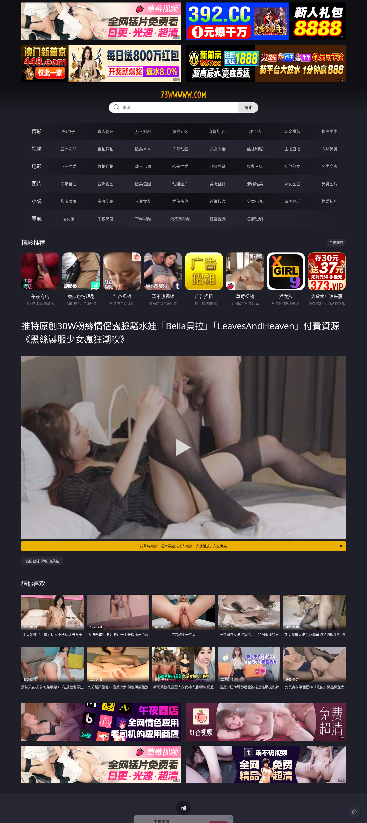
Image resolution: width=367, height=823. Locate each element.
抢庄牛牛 (330, 131)
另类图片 (330, 184)
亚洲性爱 (68, 166)
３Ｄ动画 (180, 149)
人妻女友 (143, 201)
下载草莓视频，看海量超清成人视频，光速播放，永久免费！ (183, 546)
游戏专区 (180, 131)
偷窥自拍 (68, 184)
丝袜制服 (255, 149)
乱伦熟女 (292, 166)
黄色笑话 (292, 201)
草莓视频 (143, 219)
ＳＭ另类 (330, 149)
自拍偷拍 (106, 149)
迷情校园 (218, 201)
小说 (37, 201)
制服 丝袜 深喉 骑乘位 (42, 561)
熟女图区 (292, 184)
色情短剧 (255, 219)
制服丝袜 (218, 166)
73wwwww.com (183, 95)
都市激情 (68, 201)
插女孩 (68, 219)
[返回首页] (354, 812)
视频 (37, 148)
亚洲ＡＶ (68, 149)
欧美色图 (143, 184)
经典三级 (255, 166)
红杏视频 (218, 219)
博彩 (37, 131)
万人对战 (143, 131)
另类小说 (255, 201)
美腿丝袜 (218, 184)
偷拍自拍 (106, 166)
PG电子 (68, 131)
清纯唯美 (255, 184)
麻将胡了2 (217, 131)
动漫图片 (180, 184)
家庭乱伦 (106, 201)
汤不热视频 (180, 219)
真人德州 (106, 131)
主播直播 (292, 149)
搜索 (248, 107)
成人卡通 (143, 166)
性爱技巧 (330, 201)
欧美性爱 (180, 166)
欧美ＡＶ (143, 149)
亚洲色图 (106, 184)
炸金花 (255, 131)
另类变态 (330, 166)
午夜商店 (106, 219)
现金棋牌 (292, 131)
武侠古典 (180, 201)
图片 (37, 183)
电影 (37, 166)
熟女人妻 (218, 149)
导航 (37, 218)
